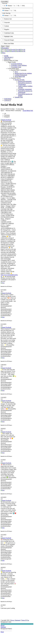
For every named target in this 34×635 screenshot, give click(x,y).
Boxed (2, 625)
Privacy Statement (15, 620)
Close (7, 46)
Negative (6, 29)
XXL (23, 5)
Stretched (3, 627)
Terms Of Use (25, 620)
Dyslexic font (8, 19)
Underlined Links (9, 33)
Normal (10, 5)
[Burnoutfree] (5, 48)
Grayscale (7, 22)
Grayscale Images (9, 40)
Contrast (6, 26)
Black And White (9, 43)
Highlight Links (8, 36)
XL (18, 5)
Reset (2, 46)
